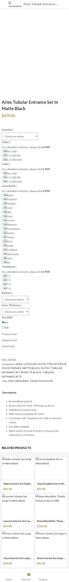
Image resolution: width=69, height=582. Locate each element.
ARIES (18, 363)
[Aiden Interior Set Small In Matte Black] (17, 459)
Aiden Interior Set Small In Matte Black (25, 483)
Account (43, 579)
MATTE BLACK (31, 368)
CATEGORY (30, 363)
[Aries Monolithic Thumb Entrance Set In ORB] (51, 496)
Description (9, 392)
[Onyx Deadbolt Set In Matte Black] (51, 459)
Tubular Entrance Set (41, 380)
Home (9, 579)
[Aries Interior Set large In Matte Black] (51, 533)
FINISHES (15, 368)
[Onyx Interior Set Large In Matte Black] (17, 533)
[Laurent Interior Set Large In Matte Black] (17, 496)
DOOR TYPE (45, 363)
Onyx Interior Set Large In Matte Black (25, 558)
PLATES (45, 368)
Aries (11, 380)
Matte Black (21, 380)
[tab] (9, 393)
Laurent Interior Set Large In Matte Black (26, 521)
